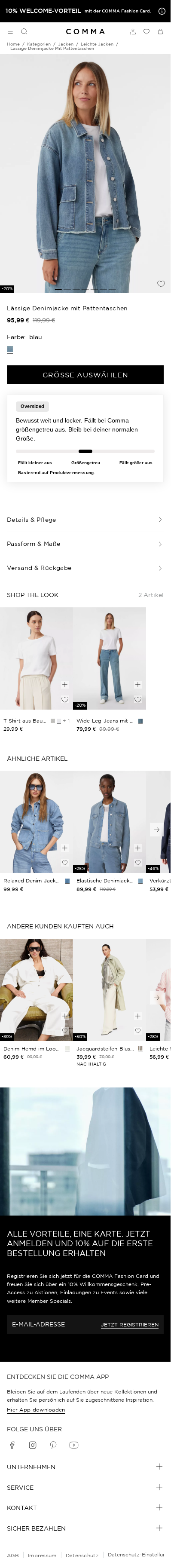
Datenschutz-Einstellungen (141, 1554)
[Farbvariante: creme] (67, 1048)
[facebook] (12, 1445)
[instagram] (32, 1445)
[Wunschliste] (146, 31)
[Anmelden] (132, 31)
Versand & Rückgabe (39, 567)
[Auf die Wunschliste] (161, 284)
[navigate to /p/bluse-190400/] (109, 990)
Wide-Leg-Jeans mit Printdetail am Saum (105, 720)
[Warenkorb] (160, 31)
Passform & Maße (33, 543)
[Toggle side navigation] (10, 31)
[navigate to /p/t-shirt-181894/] (36, 658)
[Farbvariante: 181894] (59, 721)
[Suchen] (20, 31)
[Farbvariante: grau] (53, 721)
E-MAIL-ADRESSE (38, 1324)
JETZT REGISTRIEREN (130, 1324)
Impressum (42, 1555)
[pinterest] (53, 1445)
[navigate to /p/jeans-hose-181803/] (109, 658)
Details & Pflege (31, 519)
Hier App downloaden (36, 1409)
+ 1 (66, 720)
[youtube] (74, 1445)
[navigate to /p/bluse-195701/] (36, 990)
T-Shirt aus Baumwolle (25, 720)
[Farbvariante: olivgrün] (140, 1048)
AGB (13, 1555)
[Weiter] (157, 829)
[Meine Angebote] (160, 11)
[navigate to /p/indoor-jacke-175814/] (109, 822)
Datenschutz (82, 1555)
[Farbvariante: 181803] (140, 721)
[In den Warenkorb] (65, 685)
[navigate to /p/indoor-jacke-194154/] (36, 822)
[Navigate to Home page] (85, 31)
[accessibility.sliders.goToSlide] (58, 289)
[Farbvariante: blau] (67, 881)
